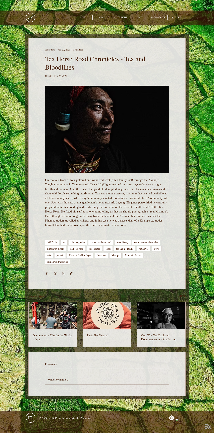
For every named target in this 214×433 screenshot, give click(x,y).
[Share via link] (71, 273)
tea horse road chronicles (146, 242)
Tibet (108, 249)
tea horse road (76, 249)
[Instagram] (171, 417)
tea (64, 242)
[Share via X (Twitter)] (55, 273)
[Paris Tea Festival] (107, 315)
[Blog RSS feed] (208, 426)
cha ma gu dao (78, 242)
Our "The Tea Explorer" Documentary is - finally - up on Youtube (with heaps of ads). (160, 337)
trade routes (94, 249)
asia (49, 255)
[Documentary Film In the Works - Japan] (53, 315)
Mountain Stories (133, 255)
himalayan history (55, 249)
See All (182, 296)
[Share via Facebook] (46, 273)
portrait (60, 255)
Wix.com (85, 417)
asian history (123, 242)
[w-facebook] (178, 421)
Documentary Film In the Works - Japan (52, 337)
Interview (101, 255)
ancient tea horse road (100, 242)
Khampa (115, 255)
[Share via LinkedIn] (63, 273)
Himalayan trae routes (57, 262)
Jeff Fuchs (52, 242)
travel (156, 249)
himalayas (143, 249)
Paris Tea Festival (97, 335)
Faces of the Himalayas (80, 255)
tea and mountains (124, 249)
